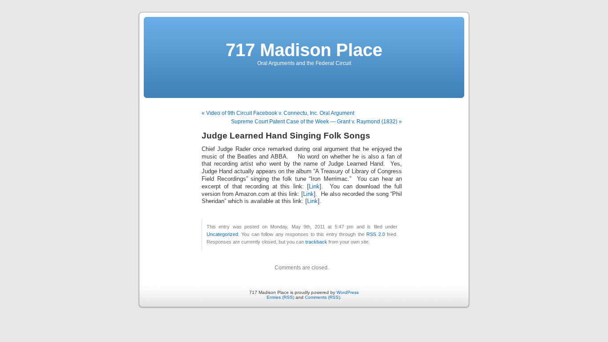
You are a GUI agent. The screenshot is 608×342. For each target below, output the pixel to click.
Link (314, 186)
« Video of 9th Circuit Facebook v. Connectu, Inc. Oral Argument (278, 113)
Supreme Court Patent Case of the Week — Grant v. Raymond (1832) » (316, 121)
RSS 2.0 (375, 234)
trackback (316, 241)
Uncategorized (222, 234)
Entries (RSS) (280, 297)
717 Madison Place (304, 50)
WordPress (347, 292)
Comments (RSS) (322, 297)
